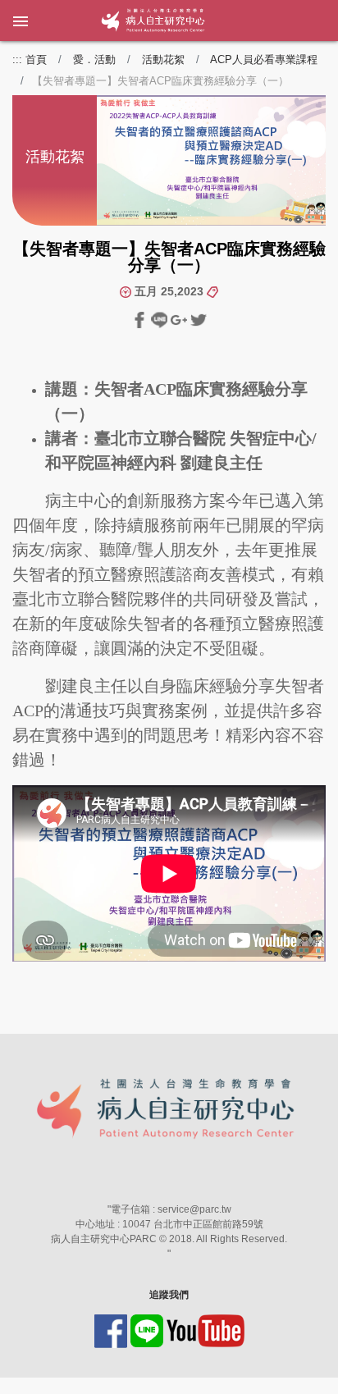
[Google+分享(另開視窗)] (180, 319)
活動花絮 (163, 59)
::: (17, 59)
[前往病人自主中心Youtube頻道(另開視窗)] (205, 1330)
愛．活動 (94, 59)
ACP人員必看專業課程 (263, 59)
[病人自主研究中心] (112, 20)
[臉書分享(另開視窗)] (141, 319)
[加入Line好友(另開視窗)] (148, 1330)
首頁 (36, 59)
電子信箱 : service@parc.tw (171, 1209)
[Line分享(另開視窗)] (161, 319)
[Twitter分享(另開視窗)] (198, 319)
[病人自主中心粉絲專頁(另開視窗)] (112, 1330)
